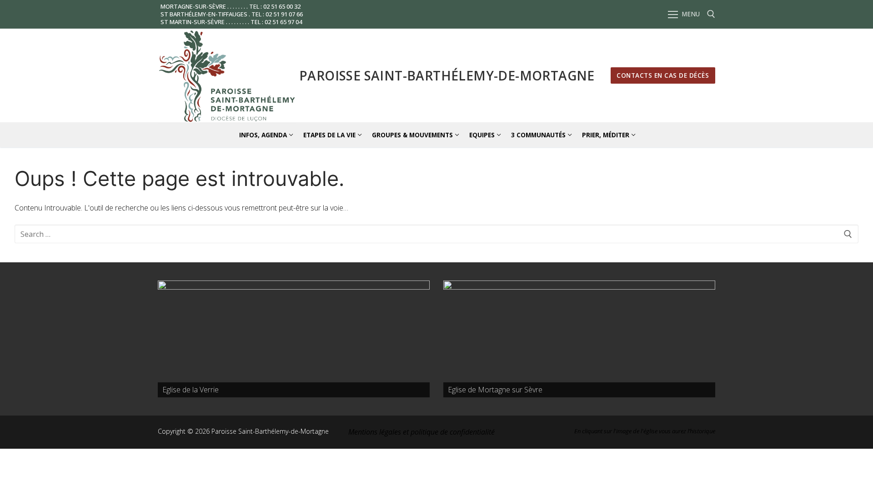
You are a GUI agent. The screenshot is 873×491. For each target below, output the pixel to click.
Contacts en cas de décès (663, 75)
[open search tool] (711, 14)
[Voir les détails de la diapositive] (294, 339)
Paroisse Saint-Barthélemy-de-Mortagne (447, 75)
